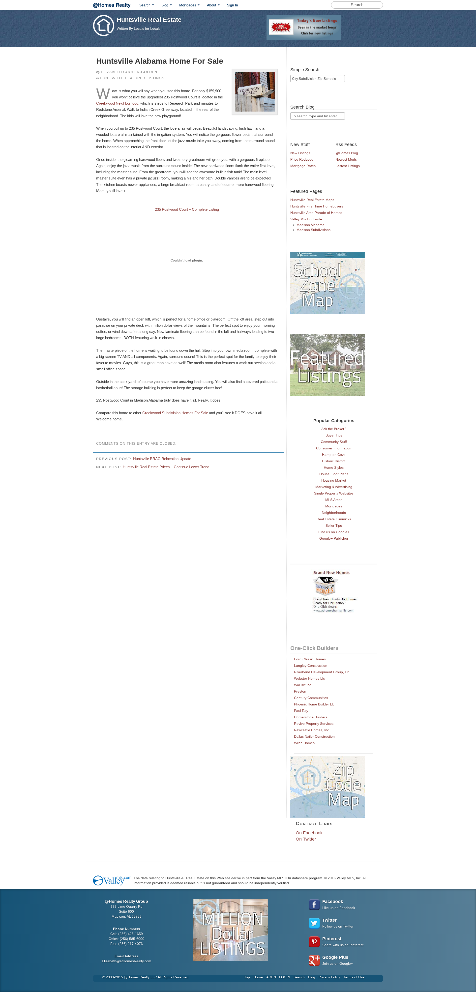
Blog (165, 5)
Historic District (333, 461)
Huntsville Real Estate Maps (312, 200)
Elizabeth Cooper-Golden (129, 72)
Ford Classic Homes (310, 659)
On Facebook (309, 832)
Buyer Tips (334, 435)
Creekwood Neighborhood (117, 103)
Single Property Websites (334, 493)
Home (258, 977)
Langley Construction (310, 666)
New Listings (300, 153)
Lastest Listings (347, 166)
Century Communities (311, 698)
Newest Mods (346, 159)
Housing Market (333, 480)
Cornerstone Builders (310, 717)
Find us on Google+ (333, 532)
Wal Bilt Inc (302, 685)
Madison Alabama (311, 225)
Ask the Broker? (333, 429)
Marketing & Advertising (333, 487)
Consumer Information (333, 448)
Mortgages (188, 5)
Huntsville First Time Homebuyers (316, 206)
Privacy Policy (329, 977)
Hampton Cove (334, 455)
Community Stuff (334, 442)
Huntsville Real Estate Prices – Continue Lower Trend (166, 467)
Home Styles (334, 467)
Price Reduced (301, 159)
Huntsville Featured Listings (132, 78)
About (212, 5)
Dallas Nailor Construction (314, 736)
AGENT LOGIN (278, 977)
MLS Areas (333, 500)
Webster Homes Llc (309, 678)
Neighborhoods (334, 513)
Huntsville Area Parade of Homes (316, 213)
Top (247, 977)
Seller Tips (334, 525)
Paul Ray (301, 711)
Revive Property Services (313, 724)
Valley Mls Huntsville (306, 219)
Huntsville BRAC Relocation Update (162, 459)
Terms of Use (354, 977)
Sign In (232, 5)
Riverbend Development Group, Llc (321, 672)
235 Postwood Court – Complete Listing (187, 209)
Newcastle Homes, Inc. (312, 730)
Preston (300, 691)
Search (145, 5)
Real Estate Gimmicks (334, 519)
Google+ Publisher (333, 538)
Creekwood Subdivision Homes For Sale (175, 413)
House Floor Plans (333, 474)
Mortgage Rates (303, 166)
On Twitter (306, 839)
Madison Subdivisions (313, 230)
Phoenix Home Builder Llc (314, 704)
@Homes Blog (346, 153)
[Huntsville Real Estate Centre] (112, 4)
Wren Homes (304, 743)
